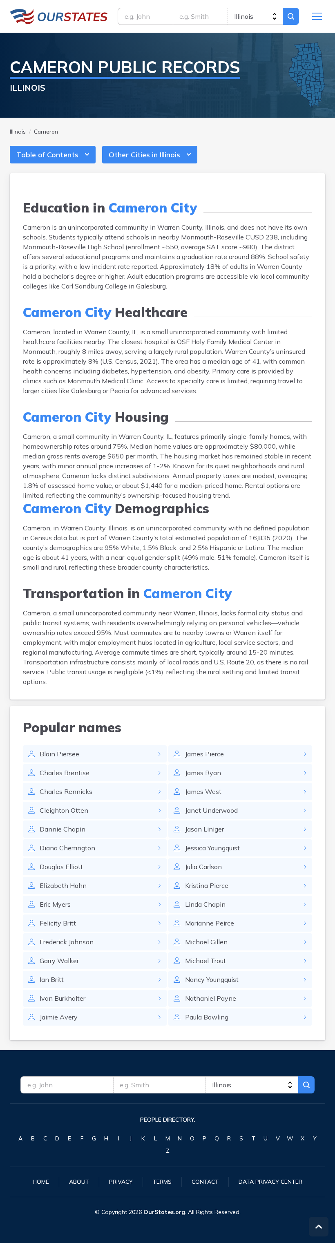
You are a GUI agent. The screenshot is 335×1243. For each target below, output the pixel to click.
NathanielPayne (210, 998)
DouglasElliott (61, 867)
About (79, 1181)
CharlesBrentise (64, 773)
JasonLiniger (204, 829)
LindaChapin (205, 904)
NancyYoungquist (212, 979)
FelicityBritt (58, 923)
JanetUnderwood (211, 810)
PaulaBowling (206, 1017)
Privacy (121, 1181)
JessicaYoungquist (212, 848)
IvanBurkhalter (62, 998)
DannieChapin (62, 829)
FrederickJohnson (67, 942)
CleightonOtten (64, 810)
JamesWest (203, 791)
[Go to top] (318, 1226)
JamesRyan (203, 773)
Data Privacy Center (270, 1181)
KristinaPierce (206, 885)
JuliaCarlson (203, 867)
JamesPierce (204, 754)
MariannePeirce (209, 923)
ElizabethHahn (63, 885)
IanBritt (52, 979)
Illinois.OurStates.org (59, 16)
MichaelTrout (205, 961)
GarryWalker (59, 961)
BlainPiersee (59, 754)
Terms (162, 1181)
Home (41, 1181)
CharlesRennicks (66, 791)
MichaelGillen (206, 942)
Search (291, 16)
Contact (205, 1181)
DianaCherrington (67, 848)
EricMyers (55, 904)
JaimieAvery (59, 1017)
